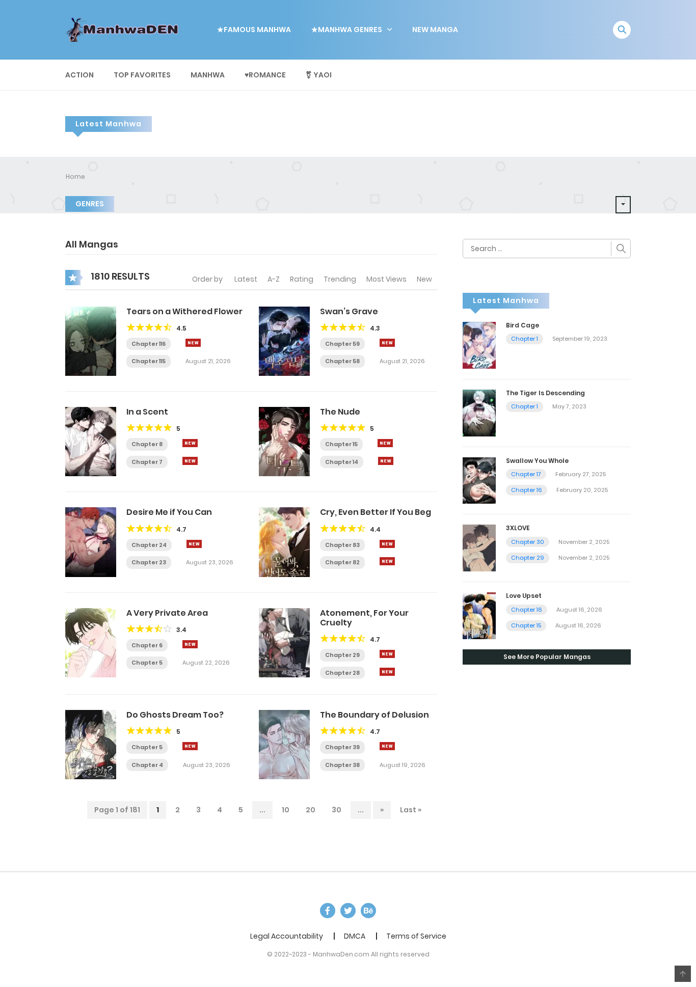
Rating (301, 279)
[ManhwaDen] (124, 29)
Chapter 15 (341, 444)
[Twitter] (348, 910)
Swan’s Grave (349, 311)
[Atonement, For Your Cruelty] (284, 642)
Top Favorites (142, 75)
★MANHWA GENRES (346, 29)
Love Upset (524, 595)
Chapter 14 (341, 462)
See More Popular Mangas (547, 656)
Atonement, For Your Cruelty (364, 617)
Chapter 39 (342, 747)
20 (310, 810)
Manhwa (208, 75)
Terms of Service (416, 936)
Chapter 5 (147, 663)
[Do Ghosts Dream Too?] (90, 744)
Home (75, 176)
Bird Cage (522, 325)
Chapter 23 (148, 562)
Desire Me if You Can (169, 512)
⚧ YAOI (319, 75)
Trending (340, 279)
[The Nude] (284, 441)
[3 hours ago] (190, 443)
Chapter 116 (148, 344)
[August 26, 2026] (385, 461)
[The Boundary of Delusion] (284, 744)
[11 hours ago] (194, 544)
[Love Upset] (479, 615)
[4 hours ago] (385, 443)
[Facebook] (327, 910)
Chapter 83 (342, 545)
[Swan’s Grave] (284, 341)
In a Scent (147, 412)
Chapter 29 (342, 655)
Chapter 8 (147, 444)
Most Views (386, 279)
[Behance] (368, 910)
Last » (410, 810)
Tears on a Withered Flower (184, 311)
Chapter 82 (342, 562)
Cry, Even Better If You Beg (375, 512)
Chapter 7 (147, 462)
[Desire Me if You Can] (90, 541)
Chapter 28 (342, 673)
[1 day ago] (387, 544)
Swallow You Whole (537, 460)
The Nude (340, 412)
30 (336, 810)
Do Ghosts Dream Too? (175, 715)
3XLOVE (518, 528)
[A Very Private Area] (90, 642)
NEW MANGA (435, 29)
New (424, 279)
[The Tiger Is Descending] (479, 412)
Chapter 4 (147, 765)
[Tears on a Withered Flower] (90, 341)
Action (79, 75)
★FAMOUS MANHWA (254, 29)
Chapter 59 (342, 344)
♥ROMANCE (265, 75)
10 (285, 810)
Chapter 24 (149, 545)
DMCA (354, 936)
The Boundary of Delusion (374, 715)
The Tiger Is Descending (545, 393)
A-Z (273, 279)
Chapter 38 (342, 765)
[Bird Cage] (479, 345)
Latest (245, 279)
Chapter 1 (524, 339)
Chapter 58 (342, 361)
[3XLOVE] (479, 547)
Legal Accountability (286, 936)
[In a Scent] (90, 441)
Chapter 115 (148, 361)
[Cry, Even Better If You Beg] (284, 541)
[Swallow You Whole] (479, 480)
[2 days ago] (193, 343)
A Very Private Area (167, 613)
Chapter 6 (147, 645)
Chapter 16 (526, 490)
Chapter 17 (526, 474)
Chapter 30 (527, 542)
